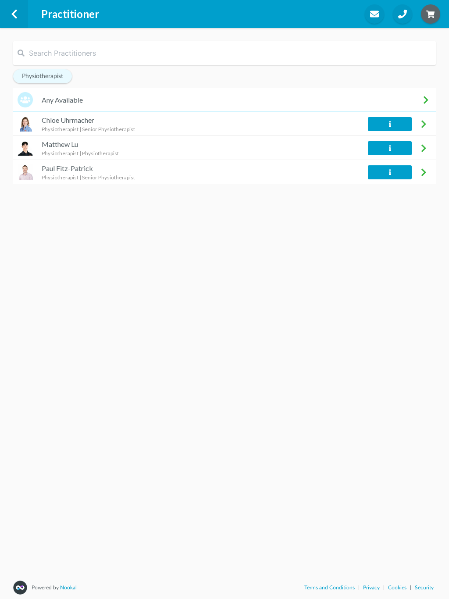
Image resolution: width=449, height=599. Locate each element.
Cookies (397, 587)
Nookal (68, 587)
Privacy (371, 587)
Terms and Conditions (329, 587)
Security (424, 587)
